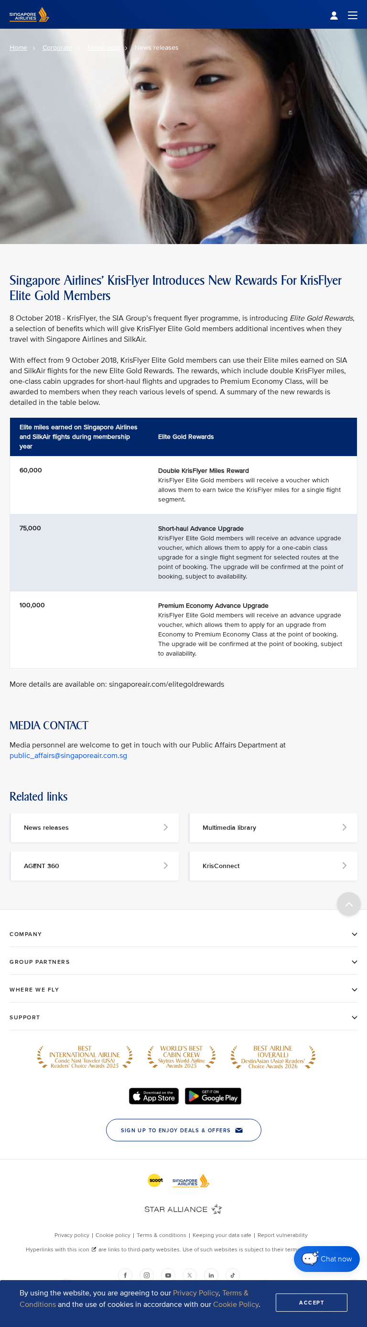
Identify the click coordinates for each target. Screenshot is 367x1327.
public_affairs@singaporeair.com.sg (68, 755)
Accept (311, 1302)
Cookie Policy (236, 1304)
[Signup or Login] (343, 15)
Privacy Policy (195, 1293)
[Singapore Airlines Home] (29, 26)
